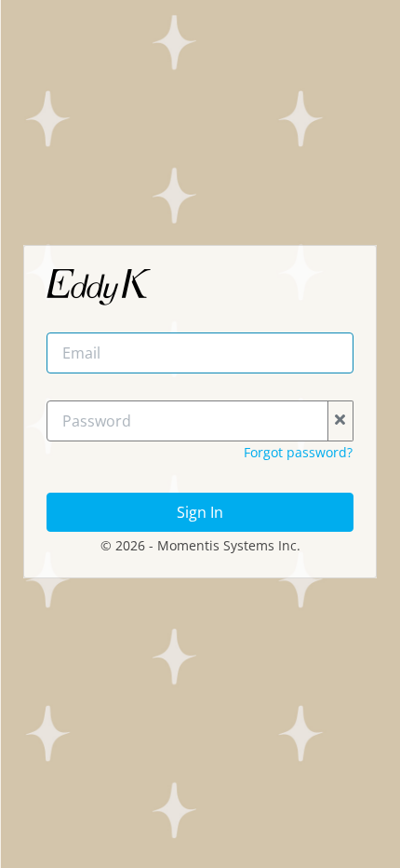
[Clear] (340, 420)
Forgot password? (298, 452)
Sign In (200, 512)
